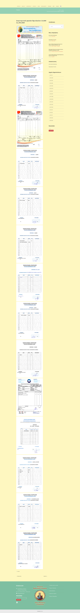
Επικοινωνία (49, 6)
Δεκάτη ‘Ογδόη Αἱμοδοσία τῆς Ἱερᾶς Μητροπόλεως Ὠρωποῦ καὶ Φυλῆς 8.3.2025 (56, 55)
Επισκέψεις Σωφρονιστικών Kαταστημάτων (57, 51)
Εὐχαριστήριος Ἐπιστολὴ (52, 39)
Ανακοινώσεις (53, 36)
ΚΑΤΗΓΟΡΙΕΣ (34, 6)
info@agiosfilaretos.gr (21, 593)
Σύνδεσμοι (57, 6)
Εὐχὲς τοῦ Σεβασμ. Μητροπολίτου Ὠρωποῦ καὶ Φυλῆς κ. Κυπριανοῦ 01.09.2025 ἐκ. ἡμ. (55, 44)
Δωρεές (53, 6)
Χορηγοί (39, 6)
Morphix (42, 611)
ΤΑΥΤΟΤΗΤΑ (18, 6)
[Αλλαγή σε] (60, 6)
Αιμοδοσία (53, 56)
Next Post (46, 576)
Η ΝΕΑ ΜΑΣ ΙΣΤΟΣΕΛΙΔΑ (53, 35)
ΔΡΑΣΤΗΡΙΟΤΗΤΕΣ (28, 6)
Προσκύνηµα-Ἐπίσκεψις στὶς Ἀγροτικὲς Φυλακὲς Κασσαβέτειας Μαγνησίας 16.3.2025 (56, 50)
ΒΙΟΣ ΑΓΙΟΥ (23, 6)
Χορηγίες (18, 571)
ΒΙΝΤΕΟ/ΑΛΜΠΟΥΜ (43, 6)
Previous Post (18, 576)
